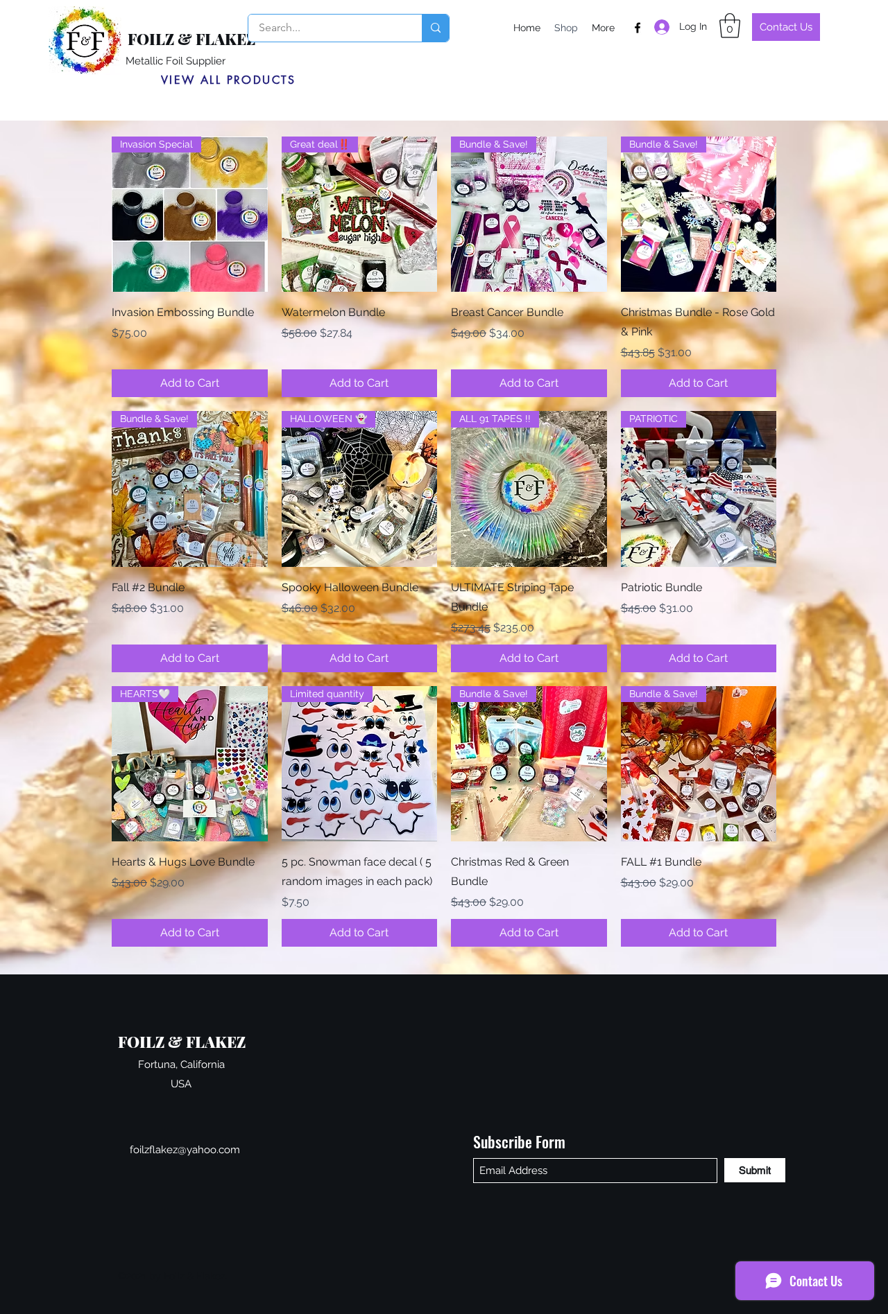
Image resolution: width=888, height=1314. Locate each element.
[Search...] (435, 28)
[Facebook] (637, 28)
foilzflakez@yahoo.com (185, 1150)
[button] (729, 25)
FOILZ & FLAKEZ (191, 38)
